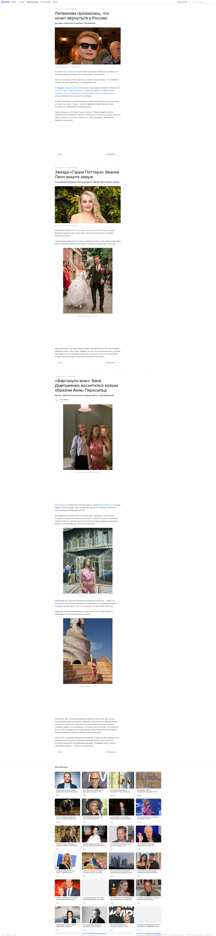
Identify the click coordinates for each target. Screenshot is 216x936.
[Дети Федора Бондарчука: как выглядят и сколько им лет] (94, 784)
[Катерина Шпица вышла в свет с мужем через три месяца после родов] (94, 838)
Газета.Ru (73, 9)
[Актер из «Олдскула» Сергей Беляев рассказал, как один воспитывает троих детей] (94, 865)
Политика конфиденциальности (176, 934)
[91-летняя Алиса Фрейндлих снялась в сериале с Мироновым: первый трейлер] (67, 838)
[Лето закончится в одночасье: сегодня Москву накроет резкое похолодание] (121, 865)
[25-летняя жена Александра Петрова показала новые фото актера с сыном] (148, 865)
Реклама (14, 934)
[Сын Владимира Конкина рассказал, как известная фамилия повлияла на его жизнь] (148, 838)
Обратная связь (209, 934)
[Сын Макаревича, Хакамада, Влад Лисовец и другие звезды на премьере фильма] (121, 811)
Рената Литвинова (68, 72)
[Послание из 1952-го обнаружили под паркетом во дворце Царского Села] (148, 784)
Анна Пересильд (61, 505)
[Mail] (2, 2)
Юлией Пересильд (105, 505)
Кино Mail (72, 376)
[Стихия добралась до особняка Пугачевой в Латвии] (148, 811)
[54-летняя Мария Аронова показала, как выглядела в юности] (94, 919)
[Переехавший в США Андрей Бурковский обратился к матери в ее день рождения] (67, 784)
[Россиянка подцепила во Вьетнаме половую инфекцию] (121, 784)
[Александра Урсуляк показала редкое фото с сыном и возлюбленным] (67, 919)
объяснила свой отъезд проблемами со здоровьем (74, 90)
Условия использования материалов (195, 934)
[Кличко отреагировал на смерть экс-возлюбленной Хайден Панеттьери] (67, 892)
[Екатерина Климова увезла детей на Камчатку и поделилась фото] (148, 919)
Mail (3, 934)
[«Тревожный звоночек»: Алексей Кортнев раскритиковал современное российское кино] (148, 892)
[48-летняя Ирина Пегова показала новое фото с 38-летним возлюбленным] (121, 919)
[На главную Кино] (6, 2)
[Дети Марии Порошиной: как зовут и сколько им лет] (94, 811)
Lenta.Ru (74, 167)
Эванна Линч (75, 230)
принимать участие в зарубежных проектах (71, 93)
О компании (8, 934)
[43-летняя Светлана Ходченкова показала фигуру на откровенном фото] (121, 892)
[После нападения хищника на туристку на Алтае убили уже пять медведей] (67, 811)
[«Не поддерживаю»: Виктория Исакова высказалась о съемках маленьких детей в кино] (94, 892)
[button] (88, 46)
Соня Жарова (64, 399)
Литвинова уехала (71, 88)
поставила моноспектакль (104, 93)
